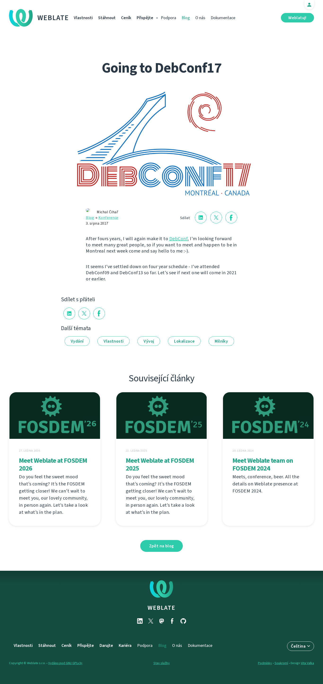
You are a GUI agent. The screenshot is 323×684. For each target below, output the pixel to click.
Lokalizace (184, 341)
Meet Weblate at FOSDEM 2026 (53, 464)
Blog (186, 18)
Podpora (168, 18)
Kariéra (125, 645)
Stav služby (161, 663)
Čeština (298, 646)
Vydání (77, 341)
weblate (161, 608)
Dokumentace (223, 18)
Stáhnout (107, 18)
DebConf (178, 238)
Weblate (53, 17)
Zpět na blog (161, 546)
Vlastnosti (83, 18)
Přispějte (145, 18)
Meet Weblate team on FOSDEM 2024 (262, 464)
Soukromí (281, 663)
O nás (200, 18)
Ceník (126, 18)
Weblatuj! (297, 18)
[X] (150, 621)
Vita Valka (307, 663)
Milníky (221, 341)
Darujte (106, 645)
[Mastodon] (161, 621)
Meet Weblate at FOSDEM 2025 (160, 464)
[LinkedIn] (139, 621)
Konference (108, 217)
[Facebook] (172, 621)
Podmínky (265, 663)
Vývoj (149, 341)
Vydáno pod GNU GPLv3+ (65, 663)
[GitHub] (183, 621)
